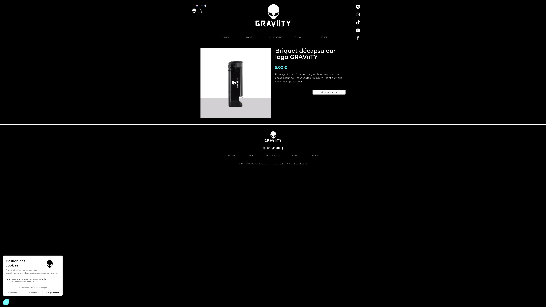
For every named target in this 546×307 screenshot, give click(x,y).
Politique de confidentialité (297, 164)
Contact (321, 37)
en (194, 5)
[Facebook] (357, 38)
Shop (248, 37)
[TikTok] (357, 22)
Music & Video (273, 37)
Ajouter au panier (329, 92)
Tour (297, 37)
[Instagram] (357, 14)
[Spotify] (357, 6)
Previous (203, 83)
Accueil (224, 37)
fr (202, 5)
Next (268, 83)
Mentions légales (278, 164)
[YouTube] (357, 30)
